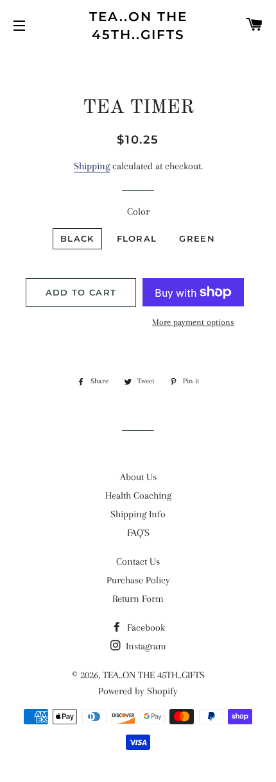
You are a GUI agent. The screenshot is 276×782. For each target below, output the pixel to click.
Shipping (92, 166)
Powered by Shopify (138, 691)
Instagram (144, 646)
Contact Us (138, 561)
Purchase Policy (138, 580)
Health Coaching (138, 495)
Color (138, 211)
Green (197, 238)
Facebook (145, 627)
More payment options (193, 322)
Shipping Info (138, 514)
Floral (137, 238)
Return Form (138, 598)
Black (77, 238)
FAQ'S (138, 532)
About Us (138, 477)
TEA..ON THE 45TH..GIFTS (138, 25)
